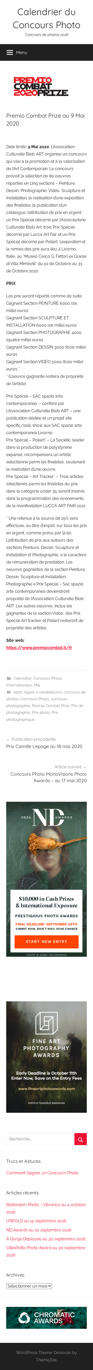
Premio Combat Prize (50, 705)
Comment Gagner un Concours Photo (42, 1172)
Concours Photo (34, 699)
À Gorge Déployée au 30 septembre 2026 (46, 1238)
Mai (37, 685)
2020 (17, 692)
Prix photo (41, 712)
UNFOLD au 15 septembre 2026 (36, 1220)
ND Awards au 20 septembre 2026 (39, 1230)
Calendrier (22, 678)
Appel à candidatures (43, 692)
